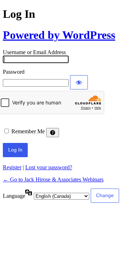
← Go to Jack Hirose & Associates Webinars (53, 179)
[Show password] (79, 82)
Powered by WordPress (59, 35)
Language (14, 196)
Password (14, 72)
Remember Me (28, 131)
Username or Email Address (34, 52)
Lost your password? (48, 167)
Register (12, 167)
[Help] (52, 132)
